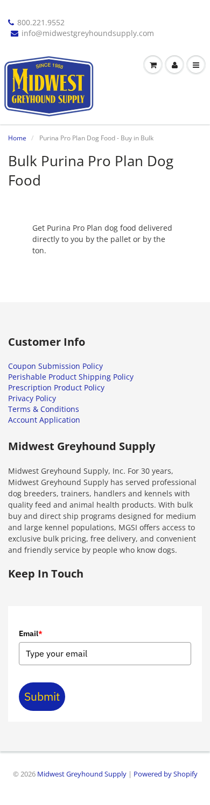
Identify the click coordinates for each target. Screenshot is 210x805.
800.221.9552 (41, 22)
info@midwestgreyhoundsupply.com (88, 33)
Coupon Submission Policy (55, 366)
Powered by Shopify (166, 774)
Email (31, 633)
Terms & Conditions (43, 409)
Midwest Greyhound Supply (82, 774)
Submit (42, 696)
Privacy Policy (32, 398)
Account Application (44, 420)
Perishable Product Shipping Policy (71, 377)
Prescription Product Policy (56, 387)
